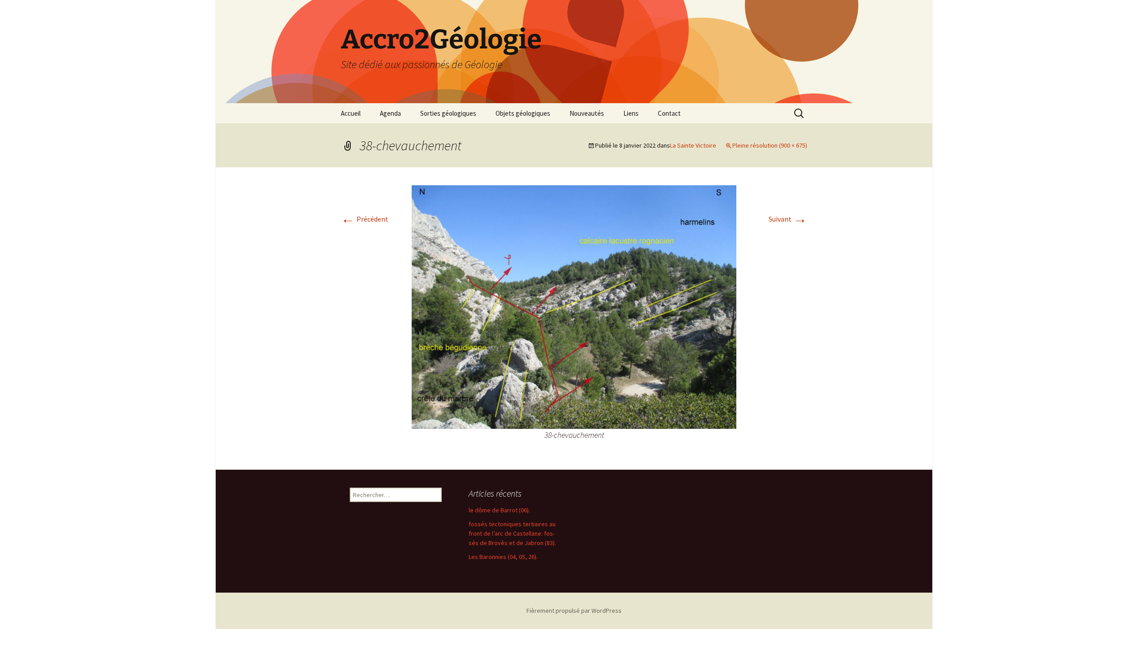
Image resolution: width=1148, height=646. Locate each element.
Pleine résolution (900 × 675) (769, 145)
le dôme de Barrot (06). (499, 510)
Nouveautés (587, 113)
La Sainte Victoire (693, 145)
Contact (669, 113)
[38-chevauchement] (574, 305)
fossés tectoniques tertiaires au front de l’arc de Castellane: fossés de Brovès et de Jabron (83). (512, 533)
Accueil (351, 113)
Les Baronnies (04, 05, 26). (503, 557)
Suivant (788, 218)
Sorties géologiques (448, 113)
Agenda (390, 113)
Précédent (364, 218)
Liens (631, 113)
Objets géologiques (523, 113)
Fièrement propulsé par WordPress (574, 611)
